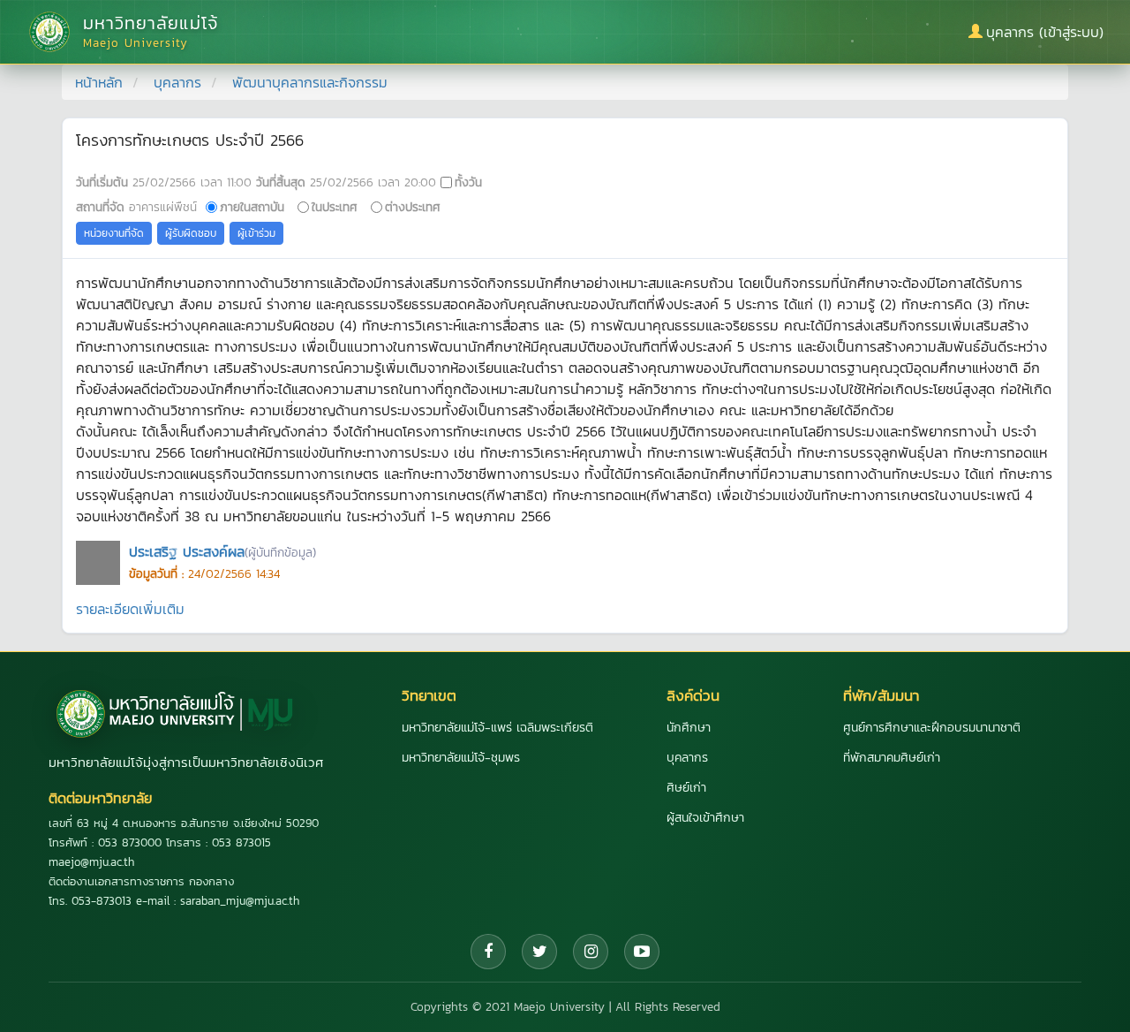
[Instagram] (590, 951)
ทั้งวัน (468, 182)
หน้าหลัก (99, 82)
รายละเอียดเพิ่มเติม (130, 608)
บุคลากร (177, 82)
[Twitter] (539, 951)
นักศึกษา (689, 727)
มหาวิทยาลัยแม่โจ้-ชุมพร (461, 757)
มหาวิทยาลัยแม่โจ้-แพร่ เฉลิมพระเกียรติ (497, 727)
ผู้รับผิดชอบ (190, 233)
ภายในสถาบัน (252, 207)
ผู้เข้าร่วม (256, 233)
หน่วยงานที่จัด (114, 233)
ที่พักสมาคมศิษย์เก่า (891, 757)
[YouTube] (641, 951)
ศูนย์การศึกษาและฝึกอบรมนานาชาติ (932, 727)
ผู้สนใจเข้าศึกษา (705, 817)
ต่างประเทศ (413, 207)
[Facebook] (488, 951)
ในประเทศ (335, 207)
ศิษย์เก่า (686, 787)
